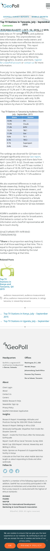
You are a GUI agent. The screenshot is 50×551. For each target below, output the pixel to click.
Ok (10, 545)
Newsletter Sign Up (10, 404)
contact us (29, 62)
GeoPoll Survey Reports (16, 16)
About (5, 391)
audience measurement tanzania (23, 298)
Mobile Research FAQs (12, 401)
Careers (6, 397)
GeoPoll (14, 511)
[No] (47, 540)
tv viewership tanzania (21, 301)
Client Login (7, 387)
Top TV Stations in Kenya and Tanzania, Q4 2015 (6, 284)
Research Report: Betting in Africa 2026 (19, 425)
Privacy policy (31, 545)
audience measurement (14, 295)
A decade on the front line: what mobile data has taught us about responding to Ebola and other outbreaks (23, 459)
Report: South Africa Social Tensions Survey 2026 (23, 441)
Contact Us (7, 394)
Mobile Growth (39, 16)
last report (35, 156)
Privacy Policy (8, 407)
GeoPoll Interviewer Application (15, 411)
